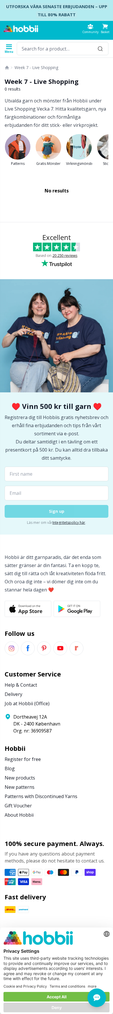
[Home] (7, 67)
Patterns (18, 163)
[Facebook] (28, 648)
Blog (10, 768)
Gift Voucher (18, 805)
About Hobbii (19, 815)
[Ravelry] (76, 648)
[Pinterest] (44, 648)
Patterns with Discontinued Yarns (41, 796)
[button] (105, 28)
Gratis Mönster (48, 163)
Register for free (23, 759)
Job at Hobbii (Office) (27, 703)
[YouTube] (60, 648)
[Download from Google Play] (77, 609)
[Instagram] (12, 648)
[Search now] (100, 48)
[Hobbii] (20, 28)
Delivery (13, 694)
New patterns (19, 787)
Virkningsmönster (79, 163)
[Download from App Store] (28, 609)
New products (20, 778)
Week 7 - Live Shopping (36, 67)
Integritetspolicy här (68, 522)
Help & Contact (21, 685)
